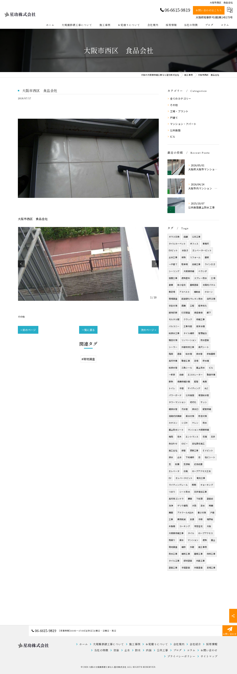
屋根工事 (198, 553)
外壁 (192, 546)
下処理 (199, 498)
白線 (181, 374)
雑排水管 (173, 409)
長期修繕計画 (183, 381)
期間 (171, 512)
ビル (172, 136)
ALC (206, 388)
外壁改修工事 (187, 346)
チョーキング (206, 484)
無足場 (172, 291)
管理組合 (202, 333)
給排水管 (173, 367)
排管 (183, 450)
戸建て (174, 117)
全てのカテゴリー (180, 98)
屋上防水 (200, 367)
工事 (171, 519)
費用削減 (181, 519)
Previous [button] (21, 263)
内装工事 (200, 560)
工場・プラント (179, 111)
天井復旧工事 (200, 491)
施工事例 (202, 546)
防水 (205, 422)
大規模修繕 (189, 271)
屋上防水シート (176, 429)
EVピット (173, 250)
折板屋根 (211, 353)
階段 (171, 353)
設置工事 (173, 278)
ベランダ (202, 271)
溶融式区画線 (175, 415)
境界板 (210, 519)
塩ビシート (210, 457)
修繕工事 (200, 319)
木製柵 (172, 526)
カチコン (173, 422)
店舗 (186, 236)
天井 (213, 436)
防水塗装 (205, 340)
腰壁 (190, 498)
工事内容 (188, 326)
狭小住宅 (181, 284)
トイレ (172, 388)
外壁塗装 (198, 567)
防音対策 (202, 415)
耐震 (177, 464)
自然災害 (211, 298)
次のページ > (148, 330)
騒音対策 (173, 340)
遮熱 (205, 540)
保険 (183, 257)
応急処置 (198, 464)
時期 (211, 505)
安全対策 (173, 305)
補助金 (197, 291)
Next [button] (155, 263)
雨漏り (172, 540)
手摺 (181, 388)
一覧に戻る (88, 330)
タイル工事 (174, 560)
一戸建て (173, 264)
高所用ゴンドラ (176, 498)
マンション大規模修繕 (198, 429)
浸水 (202, 505)
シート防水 (184, 491)
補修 (183, 546)
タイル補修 (189, 333)
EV (170, 477)
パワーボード (175, 395)
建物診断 (173, 312)
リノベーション (188, 340)
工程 (192, 305)
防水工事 (173, 553)
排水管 (199, 353)
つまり (172, 491)
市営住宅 (198, 526)
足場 (196, 360)
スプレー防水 (200, 278)
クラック (188, 319)
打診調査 (185, 312)
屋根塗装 (194, 284)
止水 (179, 457)
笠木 (179, 436)
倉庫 (171, 284)
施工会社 (173, 450)
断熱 (171, 381)
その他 (21, 316)
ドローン (209, 291)
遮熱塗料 (185, 278)
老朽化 (193, 402)
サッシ (204, 402)
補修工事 (185, 553)
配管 (196, 381)
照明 (194, 484)
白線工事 (196, 264)
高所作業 (173, 360)
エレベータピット (184, 477)
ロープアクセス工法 (201, 471)
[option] (88, 264)
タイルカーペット (177, 243)
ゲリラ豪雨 (182, 505)
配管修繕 (207, 409)
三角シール (186, 367)
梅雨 (171, 436)
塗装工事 (173, 567)
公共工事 (196, 236)
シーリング (174, 271)
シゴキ (184, 422)
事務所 (206, 243)
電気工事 (201, 477)
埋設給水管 (203, 395)
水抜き (185, 250)
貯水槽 (206, 360)
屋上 (213, 540)
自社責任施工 (198, 443)
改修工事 (211, 553)
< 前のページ (28, 330)
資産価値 (198, 312)
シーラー (173, 346)
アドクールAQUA (185, 512)
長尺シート (203, 346)
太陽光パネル (209, 284)
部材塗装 (188, 560)
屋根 (207, 257)
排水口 (195, 409)
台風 (186, 471)
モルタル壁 (174, 319)
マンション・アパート (183, 124)
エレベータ (174, 471)
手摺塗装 (185, 567)
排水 (171, 457)
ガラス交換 (174, 236)
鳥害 (205, 381)
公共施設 (175, 130)
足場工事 (211, 567)
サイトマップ (209, 656)
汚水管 (184, 409)
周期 (183, 305)
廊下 (209, 312)
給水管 (189, 353)
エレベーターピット (201, 250)
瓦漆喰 (187, 464)
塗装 (179, 353)
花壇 (205, 436)
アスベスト (184, 291)
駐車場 (184, 264)
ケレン (195, 422)
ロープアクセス (205, 533)
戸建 (212, 512)
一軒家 (172, 374)
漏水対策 (190, 415)
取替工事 (185, 360)
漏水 (181, 540)
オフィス (194, 243)
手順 (200, 519)
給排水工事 (174, 333)
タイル (191, 533)
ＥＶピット (208, 450)
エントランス (192, 436)
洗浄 (171, 505)
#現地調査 (88, 359)
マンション (193, 540)
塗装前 (210, 498)
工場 (213, 278)
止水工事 (173, 257)
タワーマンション (177, 402)
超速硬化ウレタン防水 (192, 298)
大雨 (194, 505)
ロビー (184, 443)
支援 (192, 519)
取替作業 (211, 374)
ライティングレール (178, 484)
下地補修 (190, 457)
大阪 (209, 526)
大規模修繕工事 (176, 533)
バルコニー (174, 326)
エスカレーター (195, 374)
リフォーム (195, 257)
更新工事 (194, 450)
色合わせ (173, 443)
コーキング (184, 526)
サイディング (194, 388)
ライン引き (210, 264)
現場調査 (173, 298)
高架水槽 (200, 326)
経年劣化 (202, 305)
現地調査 (173, 546)
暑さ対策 (202, 512)
